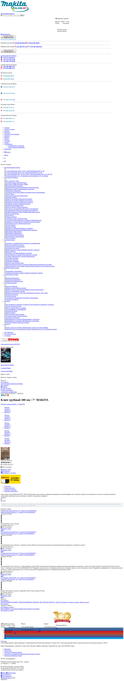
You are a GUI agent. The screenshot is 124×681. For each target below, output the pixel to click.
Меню (6, 155)
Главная (6, 127)
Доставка (7, 141)
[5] (8, 462)
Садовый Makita (6, 368)
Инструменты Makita (7, 365)
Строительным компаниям (16, 147)
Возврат (6, 137)
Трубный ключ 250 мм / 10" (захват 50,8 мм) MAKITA (17, 579)
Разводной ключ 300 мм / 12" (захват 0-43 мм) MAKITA (18, 512)
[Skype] (5, 638)
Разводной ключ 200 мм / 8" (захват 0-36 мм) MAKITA (17, 533)
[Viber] (5, 636)
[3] (5, 462)
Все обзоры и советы (7, 607)
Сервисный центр (9, 51)
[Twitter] (4, 395)
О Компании (8, 144)
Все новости (4, 382)
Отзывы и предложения (11, 134)
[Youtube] (40, 631)
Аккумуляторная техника (12, 167)
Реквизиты (7, 149)
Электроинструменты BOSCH (10, 344)
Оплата (6, 139)
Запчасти (7, 324)
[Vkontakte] (56, 628)
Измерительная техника (11, 268)
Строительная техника (11, 274)
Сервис (6, 142)
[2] (3, 462)
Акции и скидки (9, 129)
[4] (7, 462)
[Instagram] (5, 635)
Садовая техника (9, 240)
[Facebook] (39, 630)
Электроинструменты (11, 177)
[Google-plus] (16, 633)
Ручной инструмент (10, 283)
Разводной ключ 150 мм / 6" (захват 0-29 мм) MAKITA (17, 555)
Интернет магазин (9, 36)
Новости (7, 136)
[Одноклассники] (6, 395)
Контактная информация (8, 39)
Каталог (6, 131)
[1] (1, 462)
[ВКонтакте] (2, 395)
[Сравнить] (2, 530)
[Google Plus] (8, 395)
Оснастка (7, 301)
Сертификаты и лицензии (16, 145)
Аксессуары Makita (7, 371)
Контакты (7, 132)
